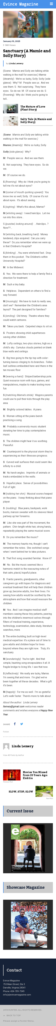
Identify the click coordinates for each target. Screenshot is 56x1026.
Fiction (6, 732)
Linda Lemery (16, 63)
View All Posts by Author (13, 755)
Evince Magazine (20, 4)
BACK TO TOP (14, 1015)
